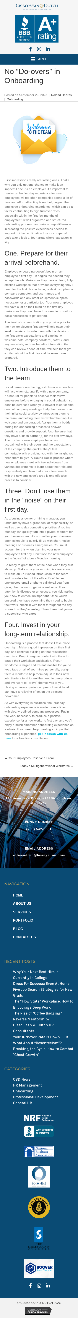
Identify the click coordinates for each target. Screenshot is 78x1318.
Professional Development (35, 1097)
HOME (18, 895)
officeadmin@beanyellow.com (39, 855)
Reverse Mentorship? (31, 1019)
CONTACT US (24, 937)
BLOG (18, 929)
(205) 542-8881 (39, 829)
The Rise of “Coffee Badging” (37, 1013)
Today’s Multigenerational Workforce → (47, 766)
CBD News (22, 1079)
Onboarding (15, 99)
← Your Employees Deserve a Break (29, 758)
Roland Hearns (61, 95)
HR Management (27, 1085)
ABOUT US (22, 903)
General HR (22, 1103)
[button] (30, 49)
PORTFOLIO (23, 920)
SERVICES (22, 912)
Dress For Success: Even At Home (41, 983)
